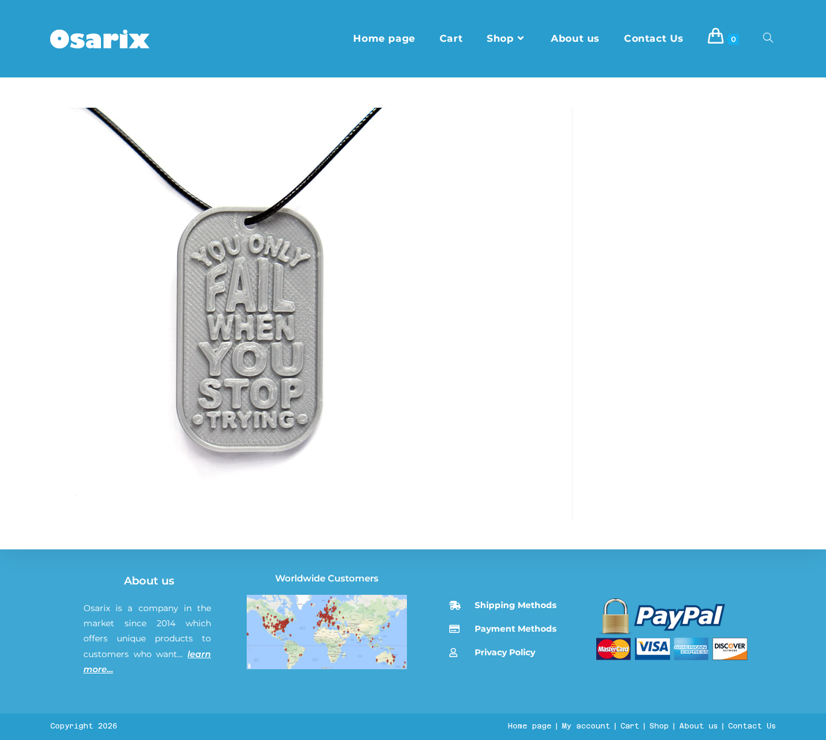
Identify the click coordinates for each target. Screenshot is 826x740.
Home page (529, 726)
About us (149, 581)
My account (586, 726)
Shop (659, 726)
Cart (629, 726)
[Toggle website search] (768, 38)
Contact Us (752, 726)
